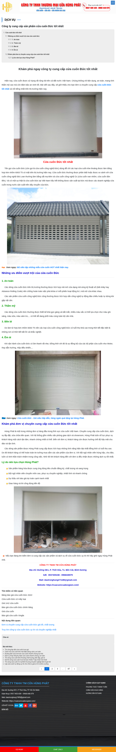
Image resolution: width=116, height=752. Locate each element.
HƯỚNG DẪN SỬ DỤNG (94, 693)
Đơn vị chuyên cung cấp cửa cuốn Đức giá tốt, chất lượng (28, 625)
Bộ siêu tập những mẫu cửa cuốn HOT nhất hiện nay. (43, 267)
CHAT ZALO (58, 749)
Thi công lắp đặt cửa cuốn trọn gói (17, 649)
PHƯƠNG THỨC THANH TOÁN (96, 687)
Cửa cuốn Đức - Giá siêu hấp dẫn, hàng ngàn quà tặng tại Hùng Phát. (50, 418)
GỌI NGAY (19, 749)
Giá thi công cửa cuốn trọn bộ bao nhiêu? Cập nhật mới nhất (26, 660)
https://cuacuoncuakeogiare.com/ (22, 701)
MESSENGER (96, 749)
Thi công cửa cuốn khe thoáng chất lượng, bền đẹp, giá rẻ (25, 658)
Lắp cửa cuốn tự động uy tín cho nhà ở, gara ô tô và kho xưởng (26, 664)
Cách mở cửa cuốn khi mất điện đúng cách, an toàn (23, 652)
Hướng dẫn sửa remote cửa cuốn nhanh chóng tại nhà (24, 654)
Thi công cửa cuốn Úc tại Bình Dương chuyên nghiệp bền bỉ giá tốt (28, 662)
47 (69, 669)
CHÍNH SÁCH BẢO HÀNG (94, 690)
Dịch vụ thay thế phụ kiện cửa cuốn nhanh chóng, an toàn (25, 656)
